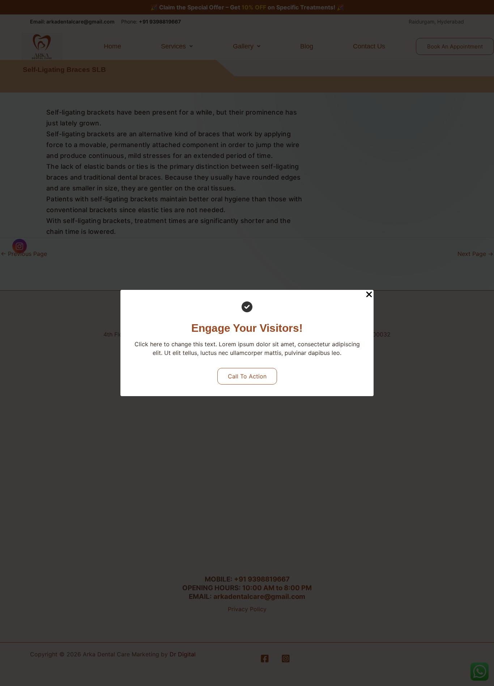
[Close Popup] (369, 295)
